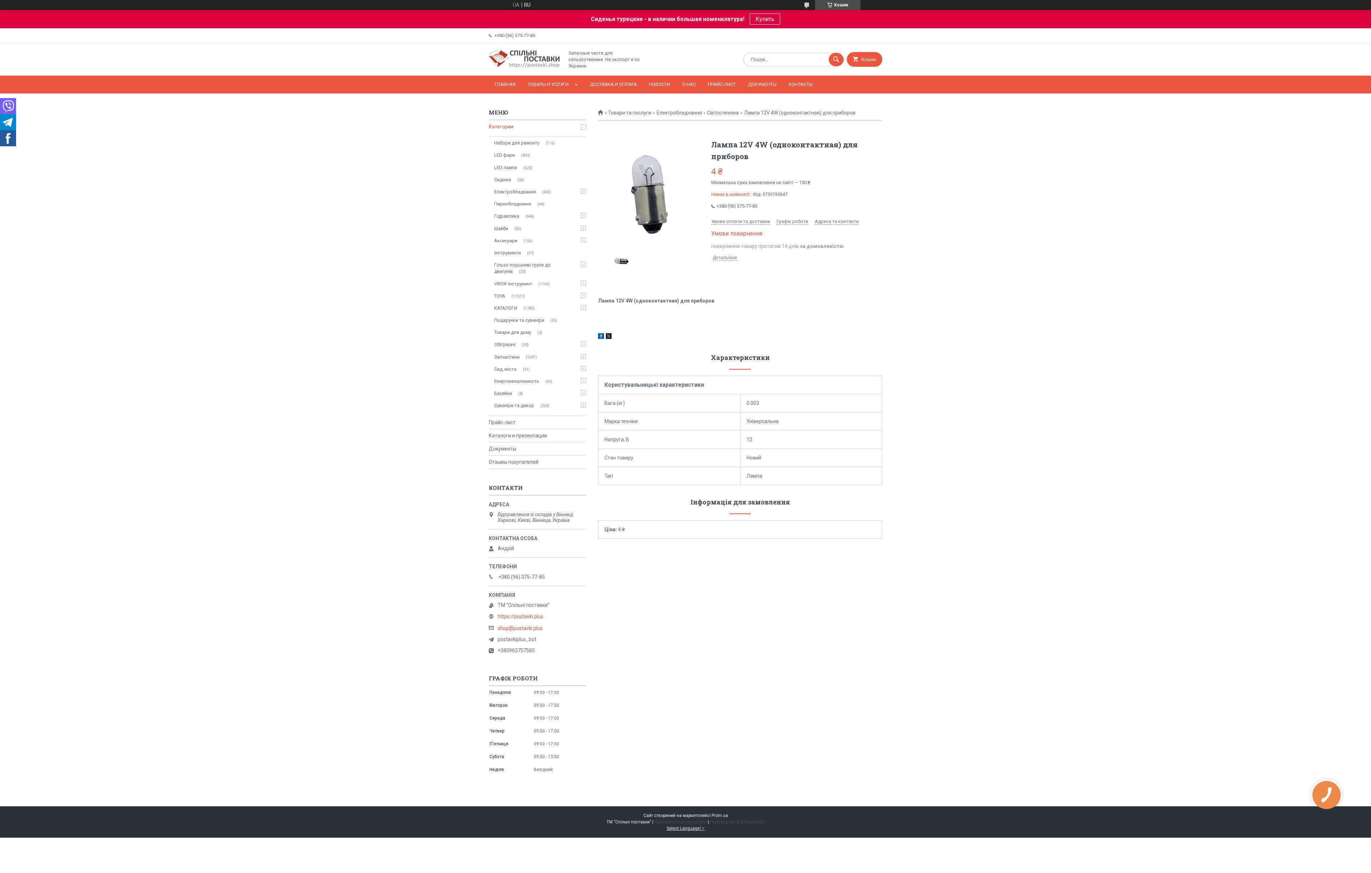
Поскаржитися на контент (680, 821)
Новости (659, 84)
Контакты (801, 84)
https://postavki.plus (520, 616)
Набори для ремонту (516, 143)
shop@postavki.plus (520, 628)
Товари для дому (512, 332)
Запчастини (506, 357)
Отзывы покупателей (513, 462)
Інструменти (507, 252)
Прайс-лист (722, 84)
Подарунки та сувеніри (519, 320)
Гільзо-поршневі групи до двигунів (522, 268)
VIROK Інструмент (513, 283)
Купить (764, 19)
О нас (689, 84)
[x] (609, 337)
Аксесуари (505, 240)
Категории (501, 127)
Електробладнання (679, 113)
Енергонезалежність (516, 381)
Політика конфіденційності (737, 821)
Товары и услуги (548, 84)
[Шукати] (836, 59)
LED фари (504, 155)
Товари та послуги (629, 113)
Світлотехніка (723, 113)
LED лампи (505, 167)
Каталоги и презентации (518, 435)
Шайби (501, 228)
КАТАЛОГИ (505, 308)
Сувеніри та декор (514, 405)
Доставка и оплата (613, 84)
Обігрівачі (505, 344)
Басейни (503, 393)
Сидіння (502, 179)
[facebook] (601, 337)
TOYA (499, 296)
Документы (762, 84)
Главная (505, 84)
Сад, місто (505, 369)
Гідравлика (506, 216)
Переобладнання (512, 204)
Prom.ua (720, 815)
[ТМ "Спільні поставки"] (524, 67)
